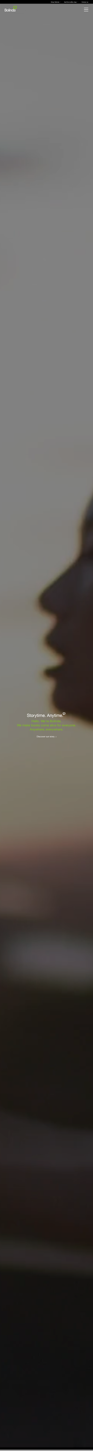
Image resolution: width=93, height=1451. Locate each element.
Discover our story (45, 736)
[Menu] (86, 9)
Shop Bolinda (55, 2)
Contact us (85, 2)
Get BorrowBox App (70, 2)
